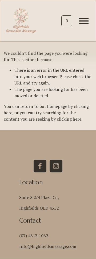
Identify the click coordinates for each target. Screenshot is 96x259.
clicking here (69, 119)
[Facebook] (40, 166)
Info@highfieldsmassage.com (47, 246)
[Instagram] (56, 166)
